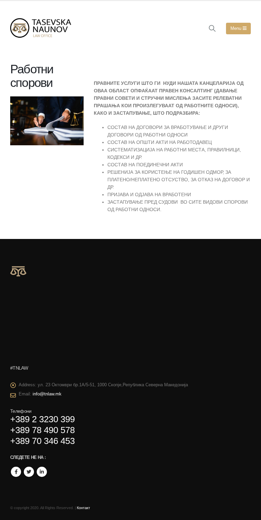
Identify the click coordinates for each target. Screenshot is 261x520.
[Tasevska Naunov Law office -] (40, 28)
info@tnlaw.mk (47, 394)
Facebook (16, 472)
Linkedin (42, 472)
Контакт (83, 508)
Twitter (29, 472)
